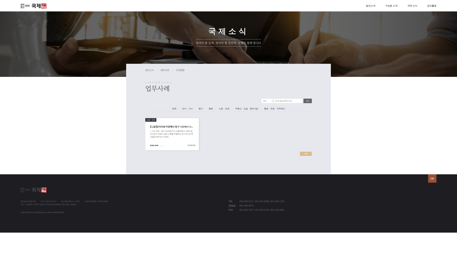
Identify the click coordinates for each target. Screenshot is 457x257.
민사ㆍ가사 (187, 108)
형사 (201, 108)
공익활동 (431, 5)
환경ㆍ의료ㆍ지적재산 (274, 108)
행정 (211, 108)
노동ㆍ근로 (224, 108)
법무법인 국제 (34, 6)
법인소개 (370, 5)
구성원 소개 (391, 5)
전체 (174, 108)
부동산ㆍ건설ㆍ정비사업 (246, 108)
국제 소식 (412, 5)
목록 (306, 154)
